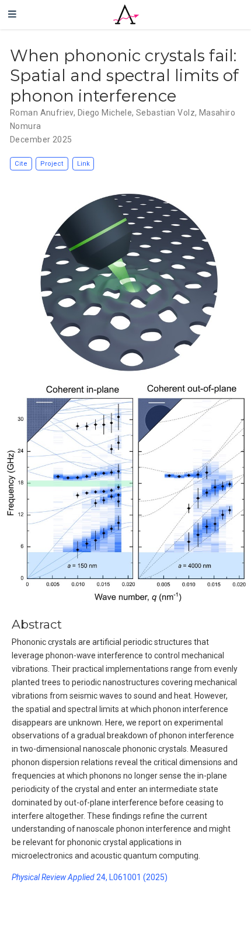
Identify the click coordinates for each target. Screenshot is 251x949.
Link (83, 164)
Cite (21, 164)
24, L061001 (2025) (90, 877)
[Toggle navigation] (12, 15)
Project (52, 164)
